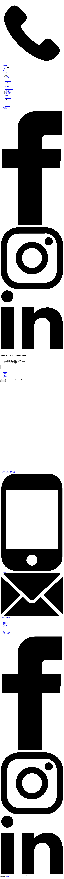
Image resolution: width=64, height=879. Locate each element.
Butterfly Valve (9, 87)
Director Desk (8, 81)
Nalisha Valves (3, 1)
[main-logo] (7, 368)
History (7, 76)
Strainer (7, 94)
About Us (5, 72)
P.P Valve (7, 95)
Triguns (7, 876)
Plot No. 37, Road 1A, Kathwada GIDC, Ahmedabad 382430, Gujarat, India (8, 472)
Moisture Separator (9, 96)
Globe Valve (8, 91)
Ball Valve (8, 86)
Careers (4, 107)
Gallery (7, 103)
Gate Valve (8, 90)
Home (4, 70)
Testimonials (8, 106)
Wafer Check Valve (9, 89)
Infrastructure (8, 79)
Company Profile (9, 78)
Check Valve (8, 92)
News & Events (9, 104)
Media (4, 99)
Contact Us (5, 108)
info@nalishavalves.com (5, 617)
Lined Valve (8, 93)
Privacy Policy (6, 377)
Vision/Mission (8, 77)
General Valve (8, 98)
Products (4, 82)
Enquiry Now (3, 68)
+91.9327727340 (3, 572)
